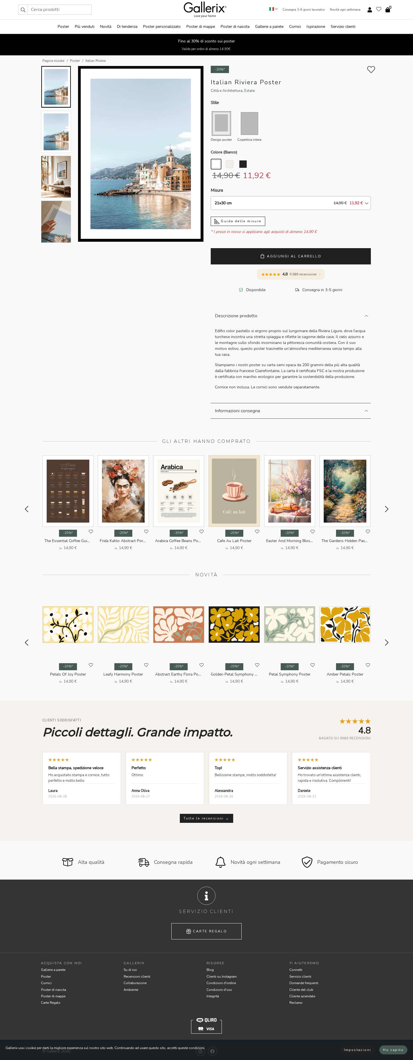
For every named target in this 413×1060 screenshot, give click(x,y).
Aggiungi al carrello (294, 256)
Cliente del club (301, 989)
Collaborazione (135, 983)
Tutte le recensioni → (206, 818)
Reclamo (296, 1002)
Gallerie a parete (269, 26)
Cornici (295, 26)
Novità (105, 26)
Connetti (295, 970)
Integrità (212, 996)
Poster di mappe (200, 26)
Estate (249, 90)
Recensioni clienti (137, 976)
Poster (63, 26)
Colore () (224, 152)
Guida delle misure (240, 221)
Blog (210, 970)
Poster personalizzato (162, 26)
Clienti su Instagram (221, 976)
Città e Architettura (226, 90)
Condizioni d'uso (219, 989)
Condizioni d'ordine (221, 983)
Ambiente (131, 989)
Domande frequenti (303, 983)
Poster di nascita (235, 26)
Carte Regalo (210, 931)
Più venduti (84, 26)
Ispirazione (316, 26)
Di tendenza (127, 26)
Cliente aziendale (302, 996)
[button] (23, 9)
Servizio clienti (343, 26)
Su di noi (130, 970)
